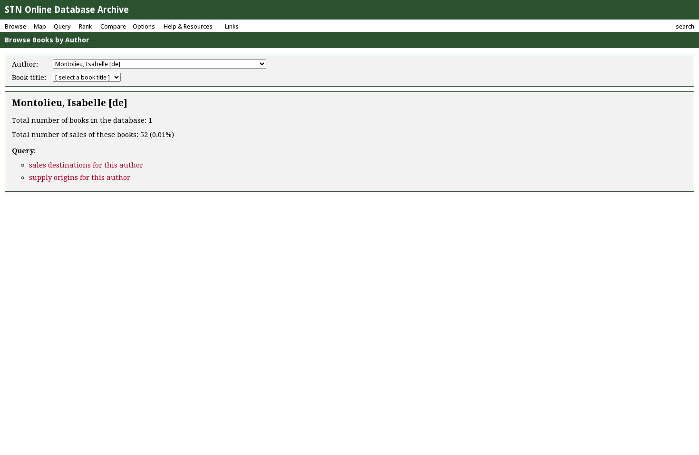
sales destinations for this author (86, 165)
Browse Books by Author (47, 40)
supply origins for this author (79, 177)
